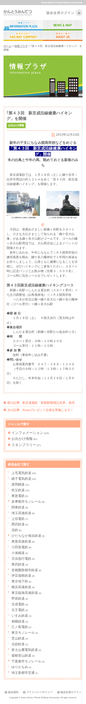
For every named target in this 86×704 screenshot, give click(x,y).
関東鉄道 (18, 507)
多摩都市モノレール (26, 501)
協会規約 (13, 692)
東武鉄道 (18, 564)
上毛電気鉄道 (21, 473)
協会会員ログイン (60, 13)
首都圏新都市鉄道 (24, 570)
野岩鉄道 (18, 598)
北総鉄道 (18, 644)
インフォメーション (27, 433)
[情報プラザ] (23, 25)
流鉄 (14, 530)
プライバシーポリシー (39, 692)
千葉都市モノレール (26, 661)
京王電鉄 (18, 610)
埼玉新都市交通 (23, 672)
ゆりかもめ (19, 667)
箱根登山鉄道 (21, 655)
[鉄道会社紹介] (23, 36)
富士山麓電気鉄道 (24, 650)
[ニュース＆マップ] (62, 25)
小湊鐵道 (18, 553)
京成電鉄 (18, 604)
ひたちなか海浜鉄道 (26, 535)
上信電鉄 (18, 519)
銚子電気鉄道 (21, 478)
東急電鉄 (18, 496)
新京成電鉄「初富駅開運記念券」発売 (41, 402)
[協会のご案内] (62, 36)
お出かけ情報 (22, 439)
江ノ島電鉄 (19, 627)
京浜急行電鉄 (21, 558)
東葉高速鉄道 (21, 541)
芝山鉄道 (18, 638)
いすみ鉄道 (19, 615)
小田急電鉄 (19, 547)
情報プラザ (21, 46)
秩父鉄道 (18, 490)
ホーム (7, 46)
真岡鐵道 (18, 484)
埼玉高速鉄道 (21, 513)
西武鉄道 (18, 524)
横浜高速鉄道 (21, 587)
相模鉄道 (18, 621)
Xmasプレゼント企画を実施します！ (40, 410)
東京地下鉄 (19, 581)
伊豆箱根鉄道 (21, 575)
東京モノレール (23, 632)
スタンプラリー (23, 445)
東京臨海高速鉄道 (24, 593)
